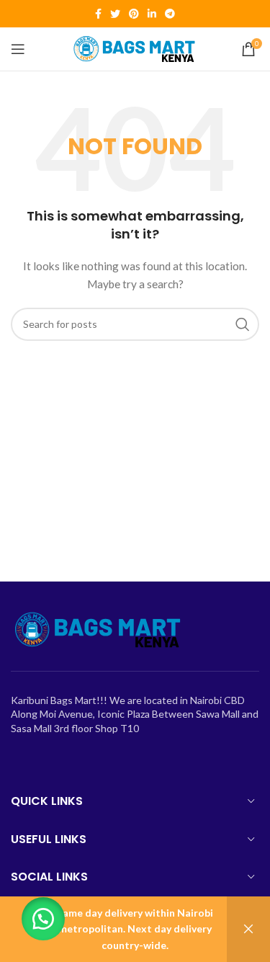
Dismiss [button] (248, 929)
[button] (43, 918)
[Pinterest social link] (134, 13)
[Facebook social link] (98, 13)
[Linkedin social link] (152, 13)
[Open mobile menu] (18, 49)
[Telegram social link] (170, 13)
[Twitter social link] (115, 13)
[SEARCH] (242, 324)
